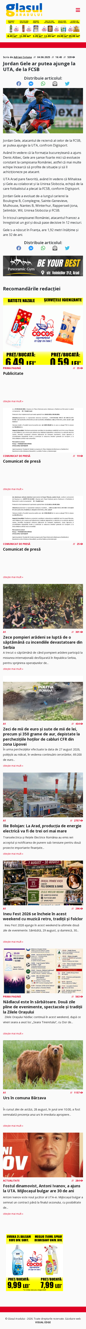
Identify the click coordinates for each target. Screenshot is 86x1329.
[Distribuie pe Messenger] (31, 83)
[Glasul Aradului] (17, 10)
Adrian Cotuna (23, 57)
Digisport (60, 145)
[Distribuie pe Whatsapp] (43, 83)
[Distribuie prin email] (55, 83)
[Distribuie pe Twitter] (67, 83)
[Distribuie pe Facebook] (18, 83)
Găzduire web (73, 1318)
